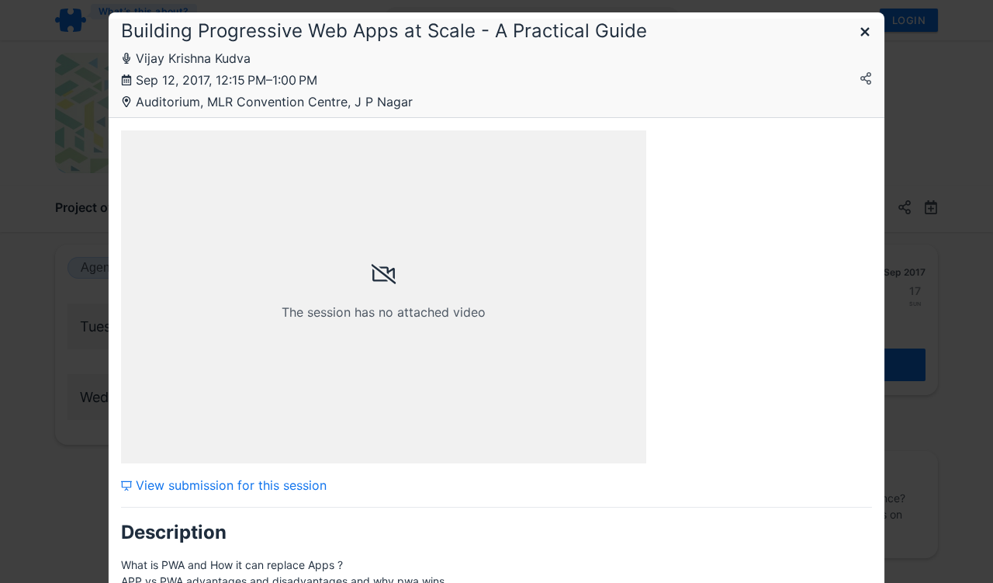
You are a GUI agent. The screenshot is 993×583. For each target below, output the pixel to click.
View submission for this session (229, 485)
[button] (865, 33)
